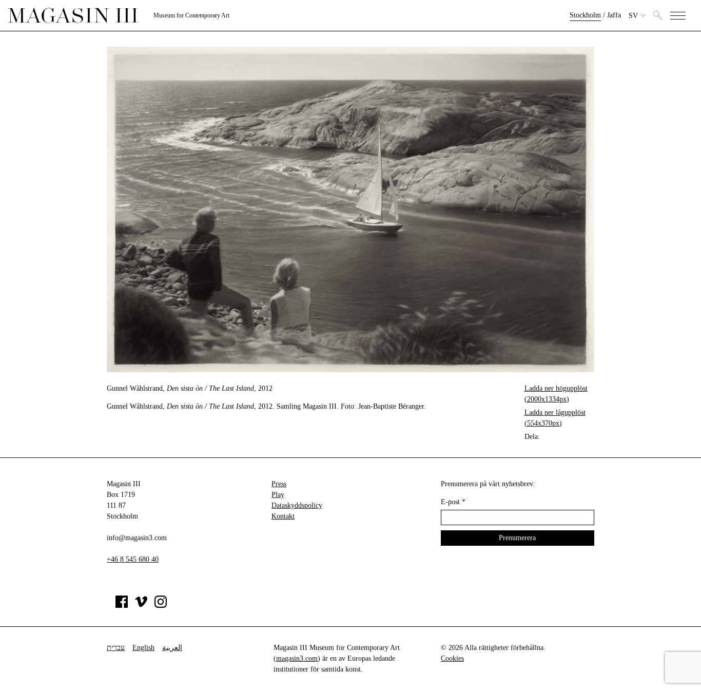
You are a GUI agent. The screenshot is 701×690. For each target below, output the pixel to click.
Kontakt (283, 516)
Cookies (452, 658)
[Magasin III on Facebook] (121, 605)
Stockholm (585, 15)
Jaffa (614, 15)
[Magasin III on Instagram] (160, 605)
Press (278, 484)
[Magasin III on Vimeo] (141, 605)
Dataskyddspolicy (296, 505)
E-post (453, 502)
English (143, 647)
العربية (172, 647)
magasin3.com (297, 658)
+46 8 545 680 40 (133, 559)
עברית (116, 647)
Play (277, 495)
